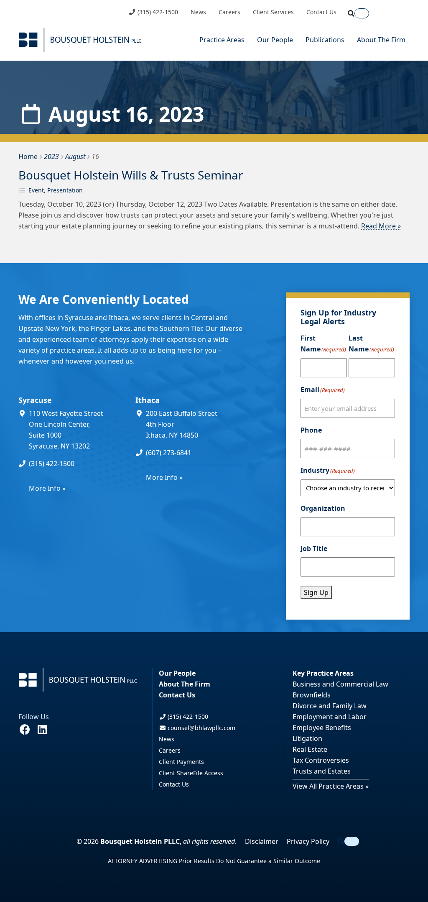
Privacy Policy (308, 841)
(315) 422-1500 (157, 12)
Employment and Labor (330, 716)
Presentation (65, 190)
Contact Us (321, 12)
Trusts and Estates (322, 771)
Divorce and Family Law (330, 705)
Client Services (273, 12)
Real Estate (310, 749)
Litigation (307, 738)
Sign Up (316, 592)
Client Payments (181, 762)
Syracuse (35, 400)
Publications (325, 39)
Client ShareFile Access (191, 773)
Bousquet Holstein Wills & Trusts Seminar (130, 175)
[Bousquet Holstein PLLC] (80, 40)
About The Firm (381, 39)
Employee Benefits (322, 727)
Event (36, 190)
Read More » (381, 226)
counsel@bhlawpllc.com (200, 728)
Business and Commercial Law (340, 684)
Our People (275, 39)
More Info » (47, 488)
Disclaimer (261, 841)
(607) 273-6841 (168, 452)
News (198, 12)
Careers (229, 12)
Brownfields (312, 695)
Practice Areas (222, 39)
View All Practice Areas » (331, 786)
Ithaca (147, 400)
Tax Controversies (321, 760)
